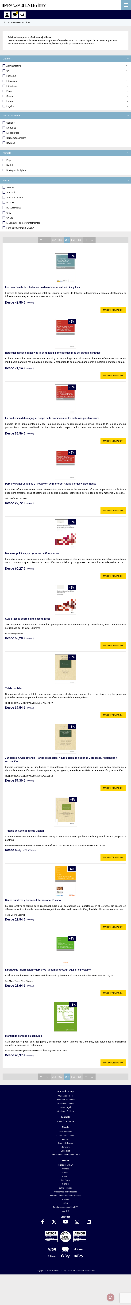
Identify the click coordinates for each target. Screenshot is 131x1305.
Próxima (86, 240)
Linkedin (88, 1222)
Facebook (42, 1222)
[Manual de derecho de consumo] (65, 1017)
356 (79, 240)
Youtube (65, 1222)
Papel (9, 160)
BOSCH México (13, 207)
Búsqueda (22, 15)
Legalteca (65, 1151)
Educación (11, 81)
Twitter (54, 1222)
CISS (8, 213)
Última (92, 240)
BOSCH (10, 202)
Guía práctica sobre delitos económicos (27, 618)
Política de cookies (65, 1103)
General (10, 96)
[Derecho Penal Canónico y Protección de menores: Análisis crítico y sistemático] (65, 464)
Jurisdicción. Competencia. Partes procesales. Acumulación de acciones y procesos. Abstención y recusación (61, 759)
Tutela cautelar (13, 688)
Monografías (12, 133)
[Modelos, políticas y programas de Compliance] (65, 534)
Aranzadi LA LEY (14, 197)
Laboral (10, 101)
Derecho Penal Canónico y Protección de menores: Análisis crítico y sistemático (50, 483)
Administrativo (13, 66)
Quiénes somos (65, 1096)
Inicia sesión (7, 15)
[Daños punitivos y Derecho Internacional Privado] (65, 881)
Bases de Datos (65, 1143)
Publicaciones (65, 1131)
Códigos (10, 122)
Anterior (47, 240)
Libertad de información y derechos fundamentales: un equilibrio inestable (48, 969)
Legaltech (11, 106)
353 (60, 240)
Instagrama (77, 1222)
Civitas (9, 217)
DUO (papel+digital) (16, 170)
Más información (113, 310)
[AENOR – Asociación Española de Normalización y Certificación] (65, 1241)
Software (66, 1147)
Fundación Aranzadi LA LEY (20, 228)
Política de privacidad (65, 1099)
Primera (41, 240)
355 (73, 240)
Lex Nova (65, 1180)
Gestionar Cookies (65, 1111)
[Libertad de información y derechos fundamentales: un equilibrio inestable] (65, 950)
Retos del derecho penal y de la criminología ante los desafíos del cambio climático (52, 352)
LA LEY (65, 1176)
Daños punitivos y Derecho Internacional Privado (33, 900)
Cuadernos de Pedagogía (65, 1192)
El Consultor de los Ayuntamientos (23, 223)
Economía (11, 76)
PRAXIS (65, 1199)
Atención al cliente (65, 1121)
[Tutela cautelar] (65, 669)
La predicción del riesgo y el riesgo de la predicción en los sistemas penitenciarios (52, 418)
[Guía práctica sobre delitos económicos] (65, 600)
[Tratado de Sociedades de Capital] (65, 812)
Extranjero (11, 86)
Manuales (11, 127)
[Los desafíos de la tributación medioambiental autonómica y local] (65, 268)
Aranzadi (10, 192)
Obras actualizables (16, 138)
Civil (8, 71)
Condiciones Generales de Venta (65, 1154)
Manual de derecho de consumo (23, 1035)
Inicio (5, 22)
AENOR (10, 187)
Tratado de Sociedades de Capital (24, 830)
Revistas (10, 143)
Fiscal (9, 91)
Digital (9, 165)
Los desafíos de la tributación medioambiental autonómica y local (43, 287)
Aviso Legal (65, 1107)
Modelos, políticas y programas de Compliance (32, 553)
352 (54, 240)
